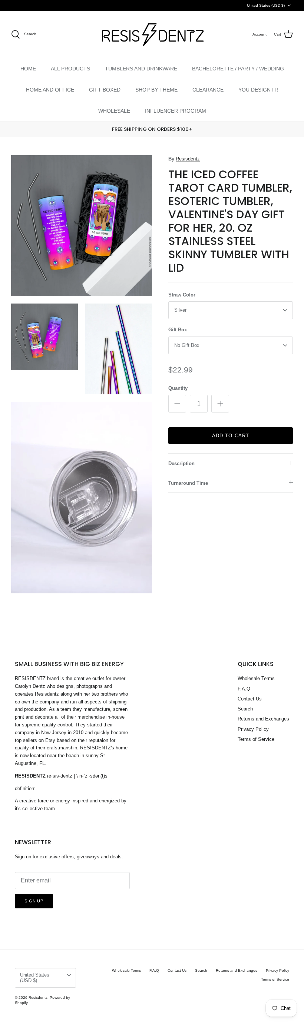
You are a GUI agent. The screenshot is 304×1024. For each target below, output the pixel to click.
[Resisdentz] (152, 34)
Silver (180, 310)
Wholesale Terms (256, 678)
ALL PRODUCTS (70, 69)
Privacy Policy (253, 729)
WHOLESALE (114, 111)
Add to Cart (230, 435)
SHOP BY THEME (156, 90)
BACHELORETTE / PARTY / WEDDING (238, 69)
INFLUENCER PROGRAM (175, 111)
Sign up (33, 901)
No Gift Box (186, 345)
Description (181, 463)
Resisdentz (188, 159)
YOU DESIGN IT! (258, 90)
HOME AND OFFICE (50, 90)
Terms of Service (256, 739)
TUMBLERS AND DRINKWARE (141, 69)
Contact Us (250, 699)
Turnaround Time (188, 483)
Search (245, 709)
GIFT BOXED (104, 90)
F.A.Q (244, 689)
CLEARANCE (208, 90)
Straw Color (181, 295)
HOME (28, 69)
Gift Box (177, 329)
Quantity (178, 388)
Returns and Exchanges (263, 719)
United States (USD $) (266, 5)
